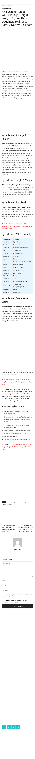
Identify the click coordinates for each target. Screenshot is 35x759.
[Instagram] (9, 727)
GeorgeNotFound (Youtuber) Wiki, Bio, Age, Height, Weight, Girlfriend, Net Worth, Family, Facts (25, 528)
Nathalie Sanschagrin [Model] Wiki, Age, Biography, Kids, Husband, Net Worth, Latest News (17, 382)
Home (3, 5)
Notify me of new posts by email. (13, 602)
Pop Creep (6, 28)
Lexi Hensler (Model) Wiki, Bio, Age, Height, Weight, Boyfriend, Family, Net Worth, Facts (17, 446)
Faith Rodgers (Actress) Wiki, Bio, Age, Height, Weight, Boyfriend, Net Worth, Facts (9, 528)
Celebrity (9, 5)
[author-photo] (17, 547)
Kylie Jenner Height (22, 502)
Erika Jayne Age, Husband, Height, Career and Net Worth (17, 629)
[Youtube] (18, 727)
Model (9, 8)
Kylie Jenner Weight (7, 504)
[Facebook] (3, 32)
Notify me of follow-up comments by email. (16, 600)
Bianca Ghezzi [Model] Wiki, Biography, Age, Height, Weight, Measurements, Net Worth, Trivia (17, 226)
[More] (20, 32)
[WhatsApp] (16, 32)
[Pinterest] (12, 32)
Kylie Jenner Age (11, 502)
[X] (8, 32)
